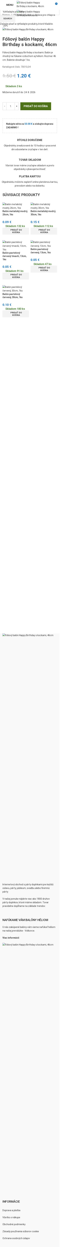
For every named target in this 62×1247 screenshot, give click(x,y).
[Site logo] (32, 4)
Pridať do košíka (36, 106)
